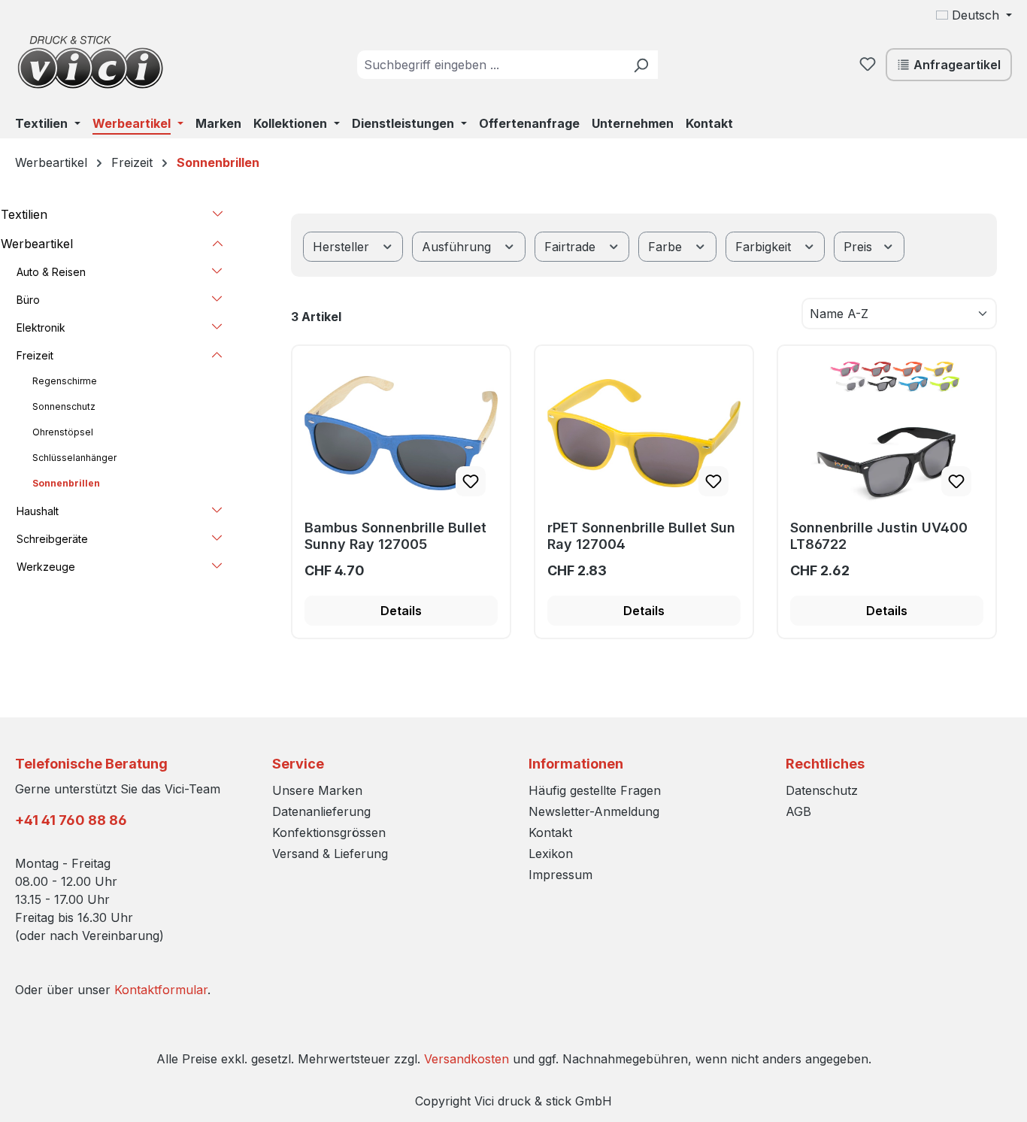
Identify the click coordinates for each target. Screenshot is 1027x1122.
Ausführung (458, 246)
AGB (798, 811)
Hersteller (343, 246)
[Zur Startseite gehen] (90, 61)
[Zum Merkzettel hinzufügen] (471, 481)
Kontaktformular (161, 989)
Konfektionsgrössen (329, 832)
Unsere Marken (317, 790)
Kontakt (550, 832)
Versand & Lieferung (330, 853)
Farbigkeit (765, 246)
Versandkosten (466, 1058)
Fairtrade (571, 246)
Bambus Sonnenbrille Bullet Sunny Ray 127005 (395, 536)
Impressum (560, 874)
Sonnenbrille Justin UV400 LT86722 (879, 536)
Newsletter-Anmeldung (594, 811)
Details (401, 610)
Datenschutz (822, 790)
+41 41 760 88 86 (71, 820)
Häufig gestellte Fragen (595, 790)
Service (298, 764)
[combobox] (490, 64)
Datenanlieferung (321, 811)
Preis (860, 246)
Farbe (667, 246)
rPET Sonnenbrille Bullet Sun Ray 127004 (641, 536)
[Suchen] (640, 64)
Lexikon (551, 853)
